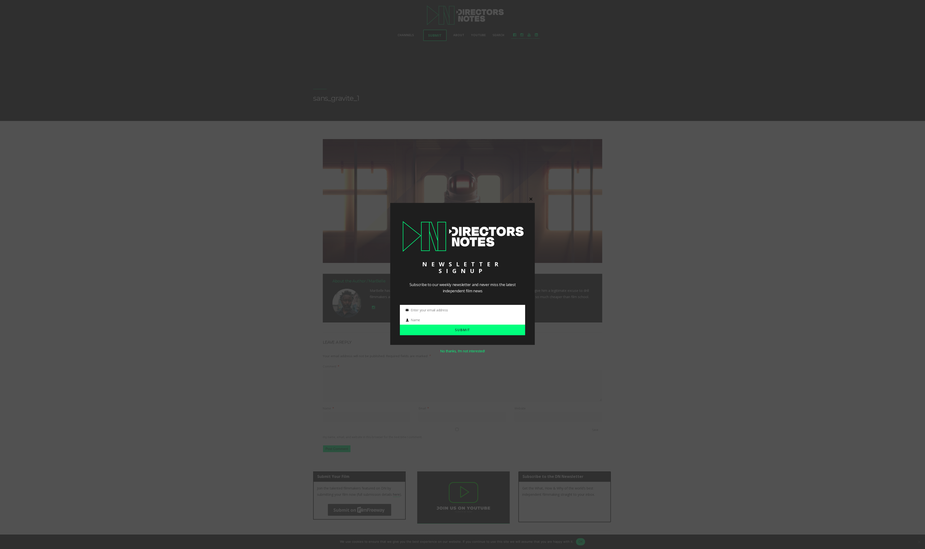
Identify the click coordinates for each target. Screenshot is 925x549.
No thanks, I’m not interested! (462, 351)
